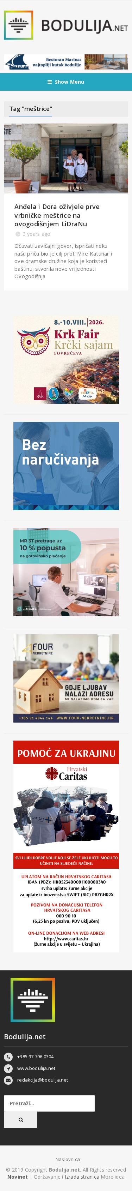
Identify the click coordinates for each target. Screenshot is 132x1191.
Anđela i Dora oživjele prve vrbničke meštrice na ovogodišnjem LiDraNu (57, 215)
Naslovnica (68, 1159)
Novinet (17, 1176)
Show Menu (69, 81)
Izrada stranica (83, 1176)
